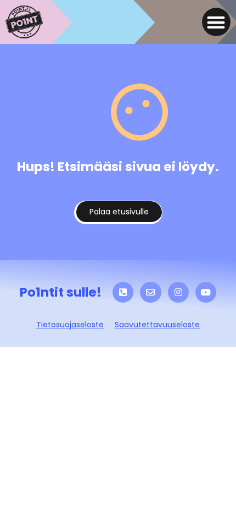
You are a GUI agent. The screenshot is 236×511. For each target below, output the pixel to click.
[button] (216, 22)
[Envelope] (150, 292)
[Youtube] (205, 292)
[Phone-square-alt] (123, 292)
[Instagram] (178, 292)
